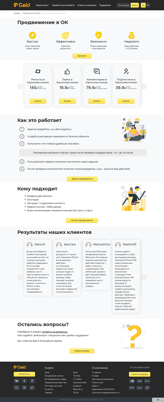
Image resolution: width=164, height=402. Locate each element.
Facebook (49, 389)
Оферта (95, 386)
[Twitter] (32, 387)
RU (143, 5)
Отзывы (95, 376)
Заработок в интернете (63, 5)
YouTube (76, 376)
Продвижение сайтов (54, 376)
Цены (47, 372)
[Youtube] (17, 387)
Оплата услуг (97, 382)
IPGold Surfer (24, 374)
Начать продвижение (82, 220)
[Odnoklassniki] (24, 381)
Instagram (77, 386)
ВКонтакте (78, 389)
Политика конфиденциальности (105, 392)
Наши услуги (42, 5)
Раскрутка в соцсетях (31, 13)
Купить (37, 101)
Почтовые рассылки (53, 386)
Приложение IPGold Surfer (103, 389)
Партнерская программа (102, 379)
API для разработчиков (139, 367)
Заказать (82, 56)
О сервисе (96, 372)
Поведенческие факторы (56, 382)
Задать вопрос (82, 351)
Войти (134, 5)
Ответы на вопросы (87, 5)
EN (148, 5)
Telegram (48, 392)
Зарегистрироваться (82, 179)
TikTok (76, 392)
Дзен (75, 372)
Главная (17, 13)
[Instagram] (24, 387)
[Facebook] (32, 381)
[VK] (17, 381)
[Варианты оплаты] (132, 381)
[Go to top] (158, 400)
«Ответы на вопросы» (55, 331)
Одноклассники (80, 382)
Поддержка (105, 5)
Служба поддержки (139, 374)
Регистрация (123, 5)
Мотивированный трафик (55, 379)
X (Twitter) (77, 379)
